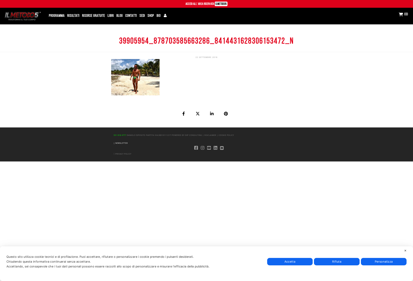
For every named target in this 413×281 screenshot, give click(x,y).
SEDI (142, 16)
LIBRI (111, 16)
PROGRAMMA (57, 16)
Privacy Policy (123, 154)
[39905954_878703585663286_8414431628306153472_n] (184, 114)
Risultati (73, 16)
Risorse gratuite (93, 16)
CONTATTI (131, 16)
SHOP (151, 16)
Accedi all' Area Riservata (206, 4)
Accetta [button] (290, 261)
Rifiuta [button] (336, 261)
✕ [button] (405, 250)
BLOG (119, 16)
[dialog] (206, 263)
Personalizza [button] (384, 261)
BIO (159, 16)
